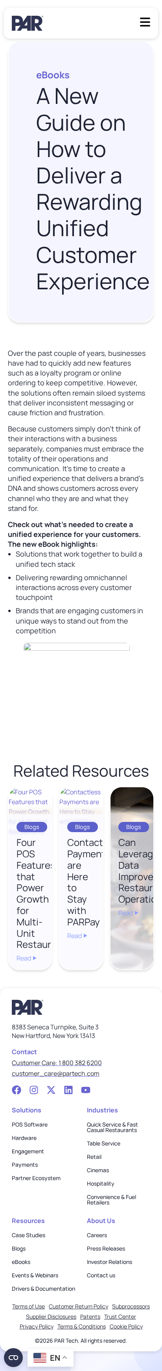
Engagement (28, 1151)
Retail (94, 1157)
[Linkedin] (68, 1090)
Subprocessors (131, 1306)
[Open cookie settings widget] (13, 1357)
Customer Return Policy (78, 1306)
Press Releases (106, 1248)
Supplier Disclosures (51, 1316)
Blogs (19, 1248)
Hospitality (100, 1183)
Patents (90, 1316)
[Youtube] (85, 1090)
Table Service (103, 1143)
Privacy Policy (36, 1326)
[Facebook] (16, 1090)
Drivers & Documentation (43, 1288)
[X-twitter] (51, 1090)
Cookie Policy (126, 1326)
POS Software (30, 1124)
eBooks (21, 1262)
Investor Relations (109, 1262)
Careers (97, 1235)
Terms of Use (28, 1306)
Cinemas (98, 1170)
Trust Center (120, 1316)
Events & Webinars (35, 1275)
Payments (25, 1164)
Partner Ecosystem (36, 1178)
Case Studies (28, 1235)
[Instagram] (34, 1090)
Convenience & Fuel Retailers (111, 1199)
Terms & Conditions (81, 1326)
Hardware (24, 1138)
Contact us (101, 1275)
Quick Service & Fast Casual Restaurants (112, 1127)
